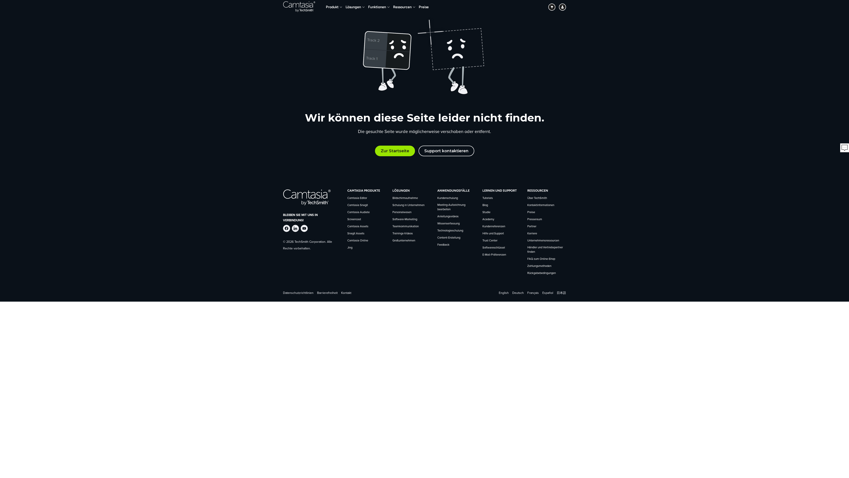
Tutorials (487, 198)
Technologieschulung (450, 230)
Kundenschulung (447, 198)
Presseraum (534, 219)
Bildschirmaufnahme (405, 198)
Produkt (332, 7)
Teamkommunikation (405, 226)
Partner (531, 226)
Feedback (443, 244)
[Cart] (551, 7)
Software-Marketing (404, 219)
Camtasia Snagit (357, 205)
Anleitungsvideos (448, 216)
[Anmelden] (562, 7)
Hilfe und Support (493, 233)
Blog (485, 205)
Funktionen (377, 7)
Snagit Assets (355, 233)
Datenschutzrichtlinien (298, 293)
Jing (349, 247)
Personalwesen (401, 212)
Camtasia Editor (357, 198)
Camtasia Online (357, 240)
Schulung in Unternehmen (408, 205)
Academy (488, 219)
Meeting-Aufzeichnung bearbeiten (451, 207)
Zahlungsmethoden (539, 266)
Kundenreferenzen (493, 226)
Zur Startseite (395, 150)
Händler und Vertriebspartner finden (545, 249)
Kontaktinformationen (540, 205)
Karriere (532, 233)
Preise (424, 7)
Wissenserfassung (448, 223)
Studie (486, 212)
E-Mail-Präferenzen (494, 254)
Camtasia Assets (357, 226)
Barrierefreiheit (327, 293)
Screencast (354, 219)
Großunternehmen (403, 240)
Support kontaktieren (446, 150)
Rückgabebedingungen (541, 273)
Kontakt (346, 293)
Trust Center (489, 240)
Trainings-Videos (402, 233)
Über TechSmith (537, 198)
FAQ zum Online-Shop (541, 259)
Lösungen (353, 7)
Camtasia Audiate (358, 212)
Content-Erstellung (448, 237)
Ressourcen (402, 7)
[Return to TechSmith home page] (299, 7)
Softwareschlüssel (493, 247)
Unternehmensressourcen (543, 240)
